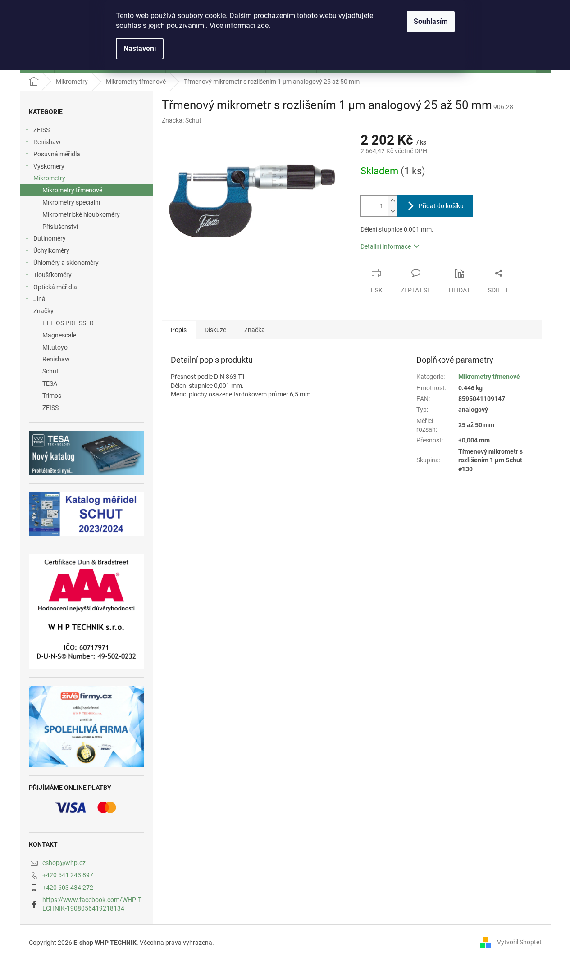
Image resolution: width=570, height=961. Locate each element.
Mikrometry (49, 178)
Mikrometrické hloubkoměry (81, 214)
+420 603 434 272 (67, 887)
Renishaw (47, 142)
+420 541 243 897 (67, 875)
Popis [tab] (179, 329)
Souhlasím (431, 21)
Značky (43, 310)
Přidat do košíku (441, 206)
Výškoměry (48, 166)
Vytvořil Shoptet (519, 942)
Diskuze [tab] (215, 329)
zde (263, 25)
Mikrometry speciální (71, 202)
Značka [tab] (254, 329)
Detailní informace (385, 246)
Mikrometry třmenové (72, 190)
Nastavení (139, 48)
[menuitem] (86, 323)
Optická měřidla (55, 287)
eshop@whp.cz (64, 862)
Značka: (181, 120)
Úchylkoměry (51, 250)
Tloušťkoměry (52, 274)
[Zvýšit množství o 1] (392, 201)
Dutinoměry (49, 238)
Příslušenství (60, 226)
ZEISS (41, 129)
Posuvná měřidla (56, 154)
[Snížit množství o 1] (392, 211)
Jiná (39, 298)
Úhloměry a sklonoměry (66, 262)
